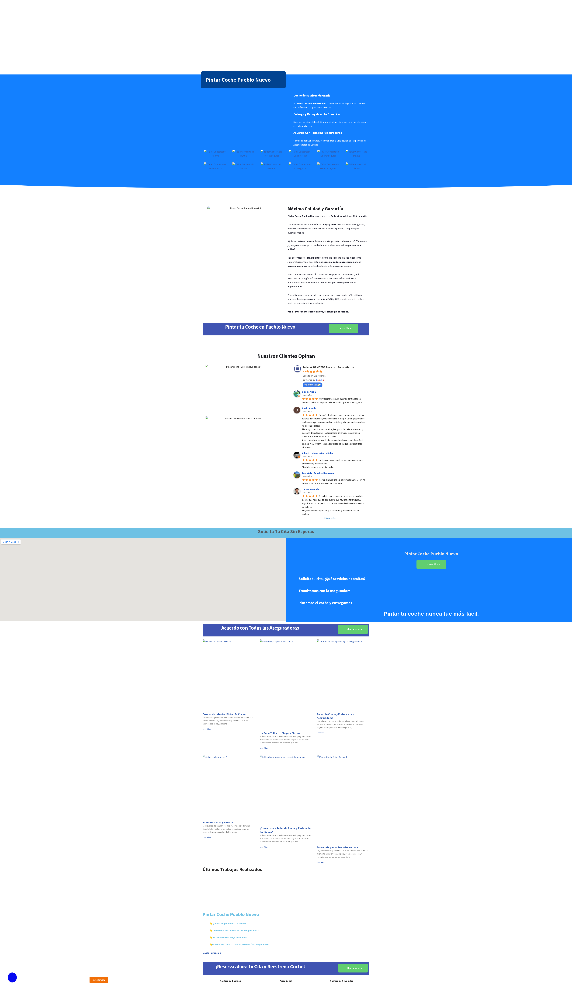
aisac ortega (309, 391)
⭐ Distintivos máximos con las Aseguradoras (234, 930)
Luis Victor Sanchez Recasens (318, 472)
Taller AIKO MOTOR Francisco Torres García (328, 367)
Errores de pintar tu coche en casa (337, 847)
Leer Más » (207, 729)
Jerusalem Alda (310, 489)
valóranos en (311, 384)
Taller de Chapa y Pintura (218, 822)
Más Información (212, 952)
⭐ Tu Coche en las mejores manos (228, 937)
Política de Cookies (230, 980)
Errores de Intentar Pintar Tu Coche (224, 714)
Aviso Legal (286, 980)
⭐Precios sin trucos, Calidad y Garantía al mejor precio (239, 944)
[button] (205, 889)
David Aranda (309, 408)
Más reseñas (330, 518)
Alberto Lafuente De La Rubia (318, 453)
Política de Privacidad (341, 980)
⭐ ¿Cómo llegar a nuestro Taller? (227, 923)
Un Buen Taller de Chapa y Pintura (280, 733)
